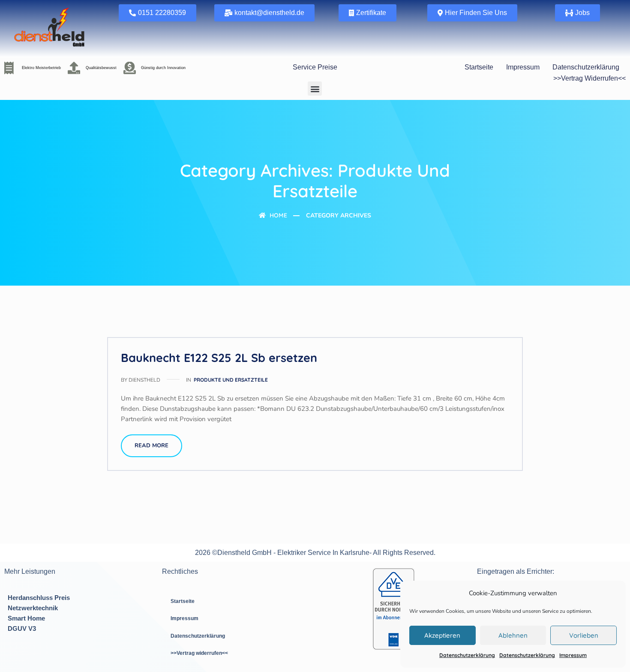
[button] (315, 88)
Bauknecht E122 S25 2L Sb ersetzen (219, 357)
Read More (151, 445)
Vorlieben (583, 635)
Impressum (573, 655)
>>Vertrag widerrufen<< (589, 78)
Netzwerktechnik (33, 608)
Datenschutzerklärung (467, 655)
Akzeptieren (442, 635)
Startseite (479, 67)
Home (277, 215)
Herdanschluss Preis (39, 597)
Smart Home (26, 618)
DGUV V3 (22, 628)
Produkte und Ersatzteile (231, 380)
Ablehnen (513, 635)
